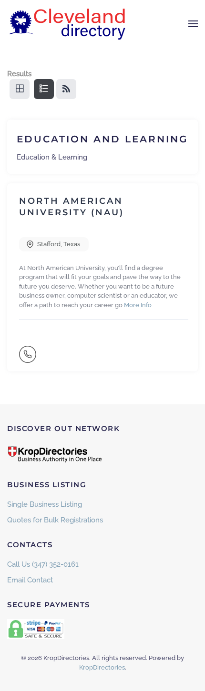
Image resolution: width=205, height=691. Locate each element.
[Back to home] (66, 24)
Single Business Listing (44, 504)
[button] (193, 24)
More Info (138, 305)
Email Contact (30, 580)
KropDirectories (102, 667)
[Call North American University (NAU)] (28, 358)
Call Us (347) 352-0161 (43, 564)
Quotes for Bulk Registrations (55, 520)
